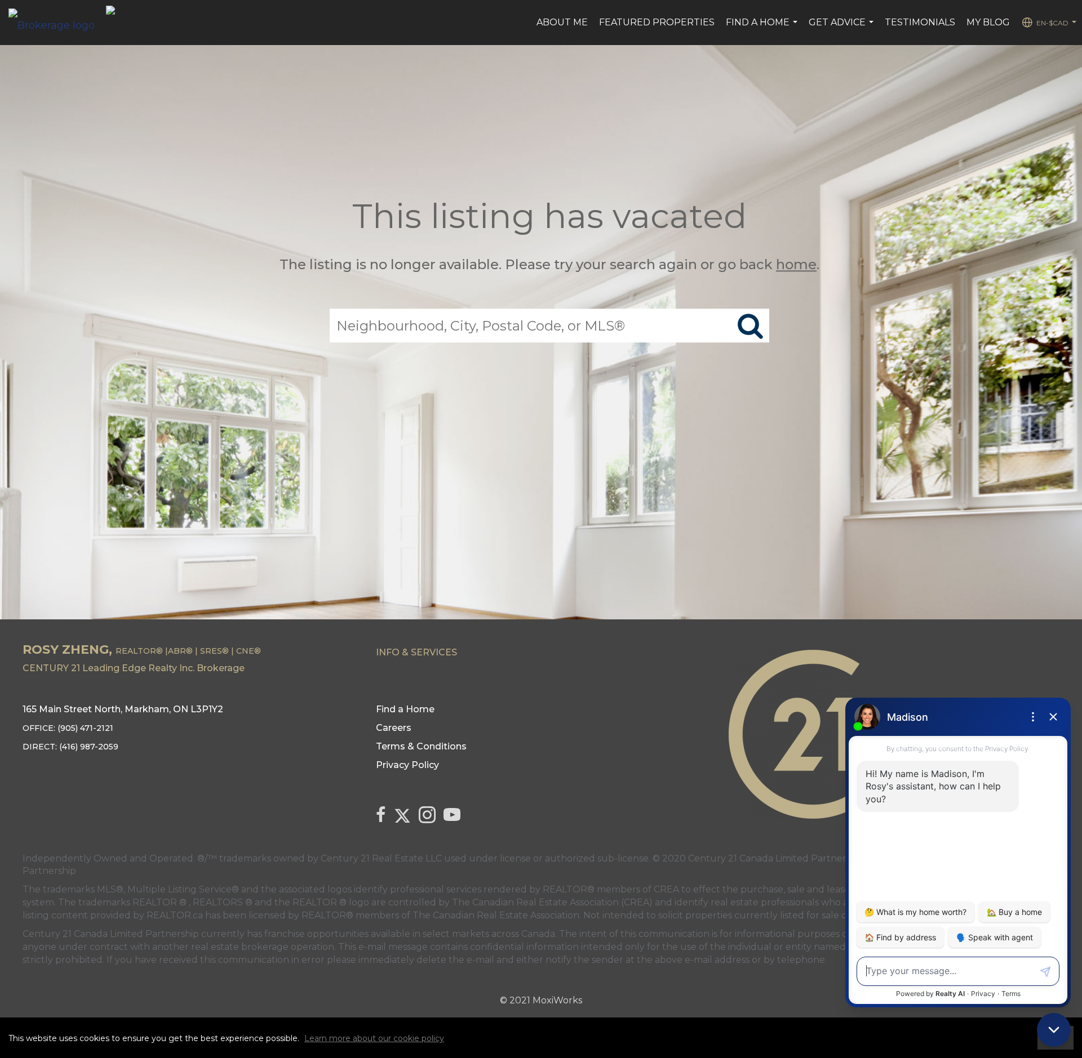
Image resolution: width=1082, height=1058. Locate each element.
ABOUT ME (562, 22)
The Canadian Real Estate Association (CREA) (552, 902)
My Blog (988, 22)
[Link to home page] (57, 22)
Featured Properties (657, 22)
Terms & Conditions (421, 746)
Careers (393, 727)
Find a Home (763, 28)
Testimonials (920, 22)
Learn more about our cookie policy (374, 1038)
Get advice (842, 28)
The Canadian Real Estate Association (496, 915)
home (796, 264)
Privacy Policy (407, 765)
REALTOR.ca (175, 915)
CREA (666, 889)
